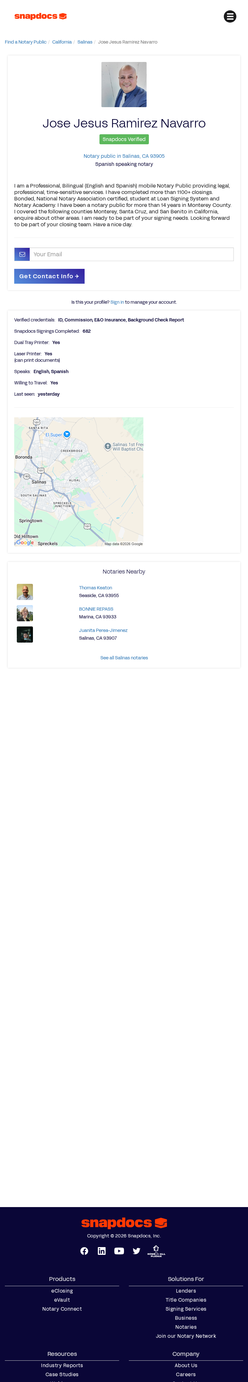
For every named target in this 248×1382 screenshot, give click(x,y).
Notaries (186, 1327)
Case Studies (62, 1374)
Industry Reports (62, 1365)
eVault (62, 1300)
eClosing (62, 1291)
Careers (186, 1374)
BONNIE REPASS (96, 609)
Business (186, 1318)
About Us (186, 1365)
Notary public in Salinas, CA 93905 (124, 156)
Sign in (117, 302)
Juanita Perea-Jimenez (103, 630)
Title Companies (186, 1300)
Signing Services (186, 1309)
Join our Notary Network (186, 1336)
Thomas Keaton (95, 588)
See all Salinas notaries (124, 658)
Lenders (186, 1291)
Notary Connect (62, 1309)
